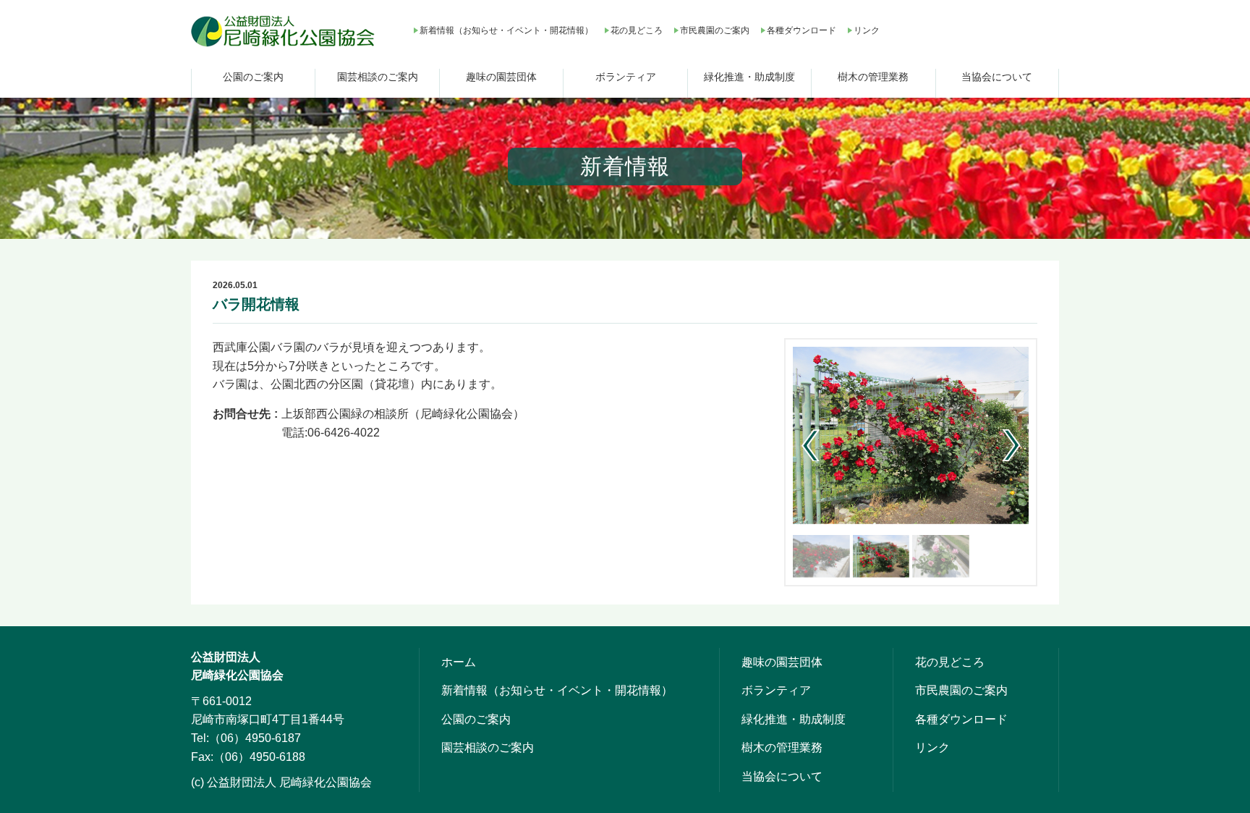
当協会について (996, 77)
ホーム (458, 662)
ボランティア (625, 77)
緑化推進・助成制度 (749, 77)
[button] (1011, 445)
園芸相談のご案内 (377, 77)
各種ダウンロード (801, 30)
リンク (867, 30)
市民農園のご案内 (714, 30)
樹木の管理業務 (873, 77)
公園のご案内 (253, 77)
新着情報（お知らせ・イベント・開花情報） (506, 30)
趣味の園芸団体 (501, 77)
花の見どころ (637, 30)
